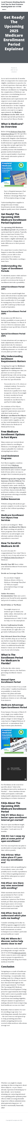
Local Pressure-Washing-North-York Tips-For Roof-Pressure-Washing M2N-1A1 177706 (13, 4)
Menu (3, 9)
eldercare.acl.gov (20, 953)
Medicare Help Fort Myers (13, 557)
